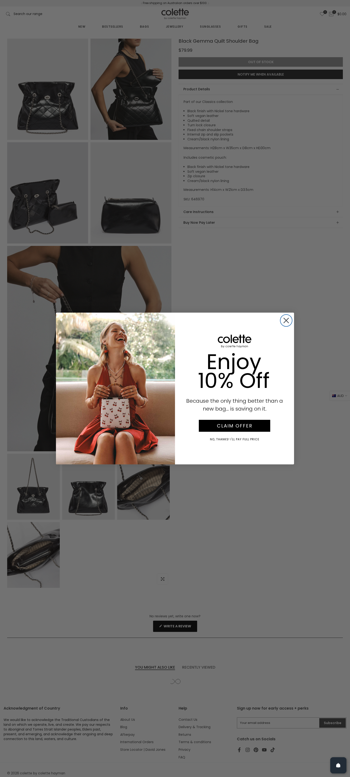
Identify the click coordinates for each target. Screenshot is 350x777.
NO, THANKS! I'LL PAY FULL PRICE (234, 439)
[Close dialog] (286, 320)
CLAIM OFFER (234, 425)
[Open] (338, 765)
